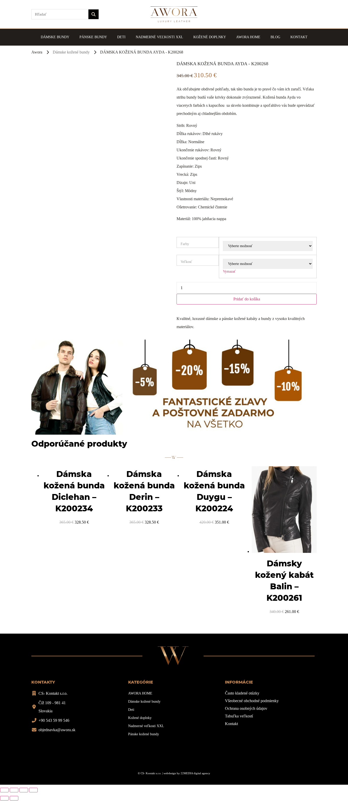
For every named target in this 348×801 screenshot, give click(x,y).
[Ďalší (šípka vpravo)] (14, 798)
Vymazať (229, 271)
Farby (185, 244)
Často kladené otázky (242, 693)
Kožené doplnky (209, 37)
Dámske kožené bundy (71, 52)
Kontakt (298, 37)
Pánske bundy (93, 37)
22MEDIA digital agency (195, 773)
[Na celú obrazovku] (23, 790)
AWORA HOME (248, 37)
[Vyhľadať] (93, 14)
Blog (275, 37)
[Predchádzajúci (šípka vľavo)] (4, 798)
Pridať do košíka (246, 299)
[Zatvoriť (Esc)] (4, 790)
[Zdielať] (14, 790)
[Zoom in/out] (33, 790)
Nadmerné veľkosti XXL (159, 37)
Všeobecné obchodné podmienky (252, 701)
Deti (121, 37)
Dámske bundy (55, 37)
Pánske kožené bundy (143, 734)
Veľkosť (186, 262)
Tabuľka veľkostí (239, 716)
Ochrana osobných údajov (246, 708)
